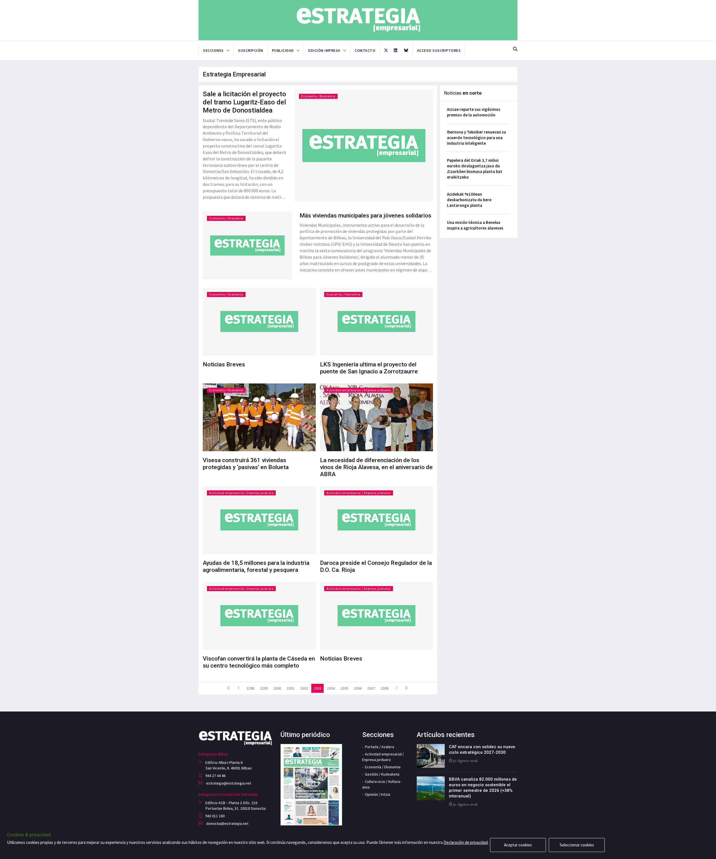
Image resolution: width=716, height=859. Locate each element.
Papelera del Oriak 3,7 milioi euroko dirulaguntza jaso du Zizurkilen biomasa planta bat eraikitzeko (474, 169)
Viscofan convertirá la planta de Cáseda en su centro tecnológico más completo (259, 662)
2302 (304, 688)
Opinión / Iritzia (377, 794)
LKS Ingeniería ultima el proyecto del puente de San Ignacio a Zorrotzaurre (369, 368)
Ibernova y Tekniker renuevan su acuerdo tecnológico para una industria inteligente (476, 137)
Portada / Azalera (379, 746)
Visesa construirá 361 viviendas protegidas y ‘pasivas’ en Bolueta (246, 464)
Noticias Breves (224, 364)
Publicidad (283, 50)
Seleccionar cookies (577, 845)
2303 (317, 688)
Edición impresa (324, 50)
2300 (277, 688)
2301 (291, 688)
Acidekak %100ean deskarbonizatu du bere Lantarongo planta (469, 199)
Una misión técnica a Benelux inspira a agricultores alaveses (475, 225)
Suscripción (250, 50)
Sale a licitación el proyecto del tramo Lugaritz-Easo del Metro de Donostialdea (244, 102)
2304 (331, 688)
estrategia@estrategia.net (228, 783)
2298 (250, 688)
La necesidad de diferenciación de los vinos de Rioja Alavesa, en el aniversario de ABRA (376, 467)
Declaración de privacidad (466, 842)
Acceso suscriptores (439, 50)
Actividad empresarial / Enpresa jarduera (358, 390)
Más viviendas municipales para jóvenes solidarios (365, 215)
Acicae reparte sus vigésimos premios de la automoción (473, 112)
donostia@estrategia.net (226, 823)
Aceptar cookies (518, 845)
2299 (264, 688)
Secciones (213, 50)
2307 (371, 688)
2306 (358, 688)
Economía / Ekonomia (318, 96)
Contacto (365, 50)
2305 (344, 688)
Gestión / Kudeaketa (382, 774)
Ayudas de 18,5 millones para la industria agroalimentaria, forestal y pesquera (256, 566)
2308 (384, 688)
